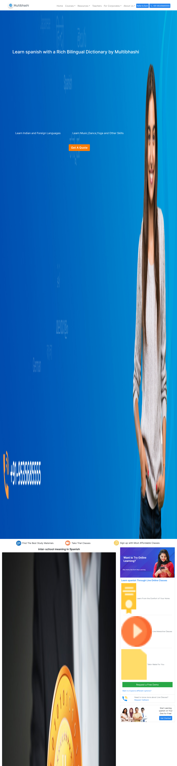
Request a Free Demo (147, 684)
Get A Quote (79, 147)
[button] (70, 6)
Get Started (165, 718)
